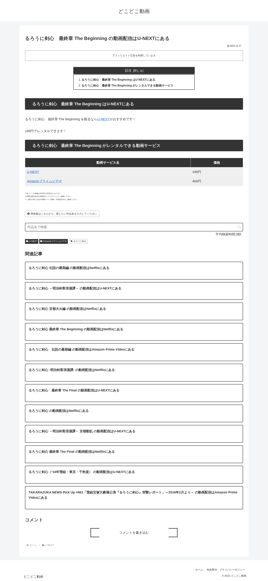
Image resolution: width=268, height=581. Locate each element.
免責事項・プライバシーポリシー (226, 569)
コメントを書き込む (134, 532)
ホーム (199, 569)
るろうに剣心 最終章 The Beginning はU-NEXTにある (118, 79)
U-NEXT (103, 119)
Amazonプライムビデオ (44, 181)
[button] (237, 227)
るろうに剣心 (79, 241)
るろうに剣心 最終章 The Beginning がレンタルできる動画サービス (127, 85)
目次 (128, 70)
